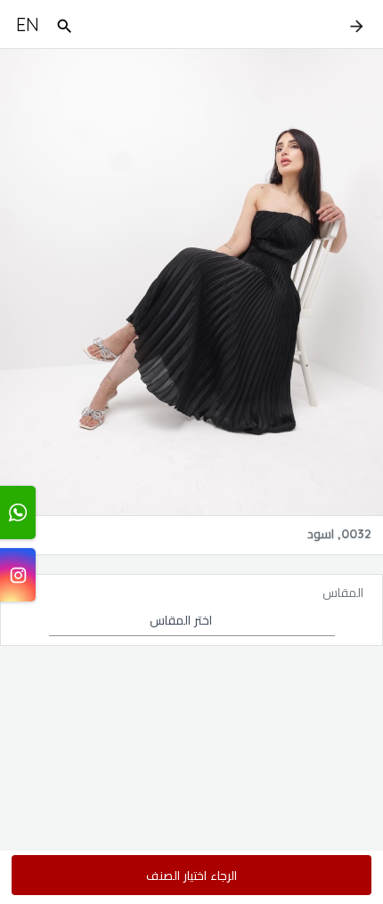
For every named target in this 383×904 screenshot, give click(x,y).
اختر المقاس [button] (181, 620)
